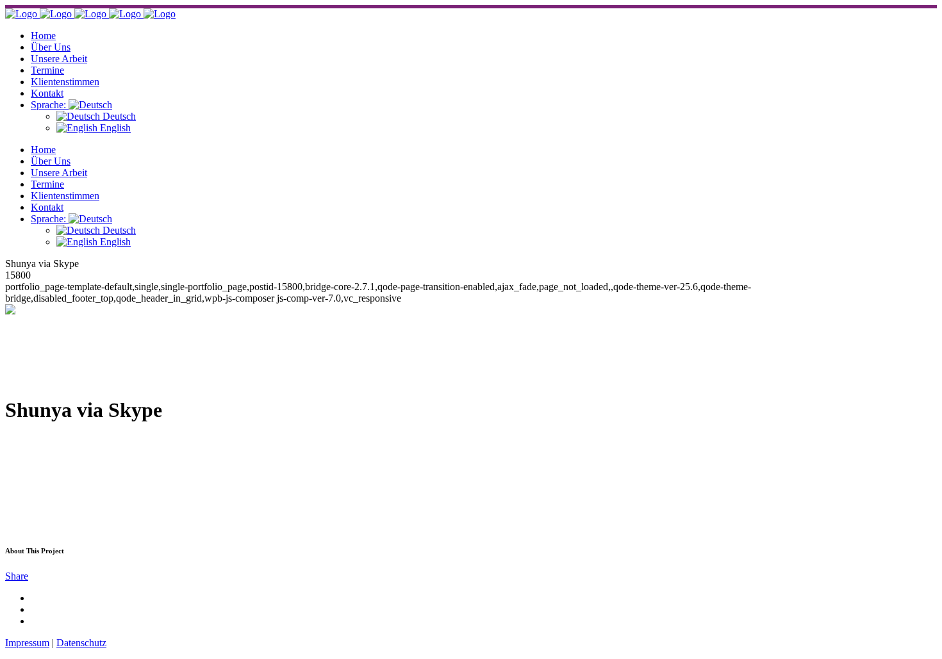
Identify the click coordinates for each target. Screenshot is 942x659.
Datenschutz (81, 642)
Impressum (27, 642)
